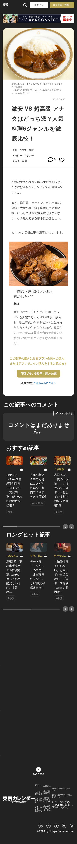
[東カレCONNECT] (38, 18)
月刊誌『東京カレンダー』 (61, 789)
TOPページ (37, 786)
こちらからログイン (44, 383)
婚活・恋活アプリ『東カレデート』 (62, 796)
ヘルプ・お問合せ (38, 793)
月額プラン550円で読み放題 (38, 373)
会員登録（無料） (62, 4)
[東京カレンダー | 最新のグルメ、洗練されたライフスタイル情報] (5, 5)
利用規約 (46, 786)
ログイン (39, 5)
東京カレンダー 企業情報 (38, 809)
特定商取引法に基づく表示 (46, 808)
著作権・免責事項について (46, 799)
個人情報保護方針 (46, 792)
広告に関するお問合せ (38, 800)
